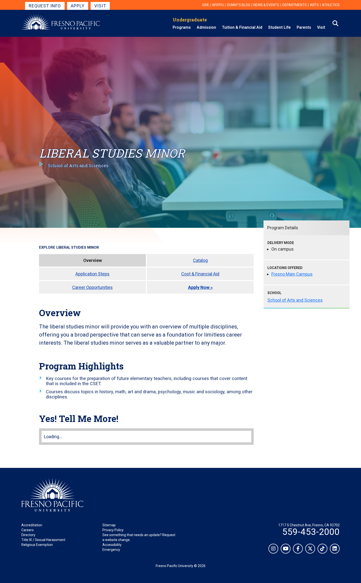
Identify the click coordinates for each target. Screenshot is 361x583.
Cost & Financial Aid (200, 273)
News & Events (266, 5)
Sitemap (109, 525)
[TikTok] (322, 549)
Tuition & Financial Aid (242, 27)
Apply (77, 5)
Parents (304, 27)
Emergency (111, 550)
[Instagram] (273, 549)
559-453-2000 (311, 532)
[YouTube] (286, 549)
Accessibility (112, 545)
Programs (182, 27)
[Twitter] (310, 549)
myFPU (218, 5)
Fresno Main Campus (292, 274)
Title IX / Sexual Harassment (43, 540)
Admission (206, 27)
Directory (28, 535)
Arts (314, 5)
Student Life (279, 27)
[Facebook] (298, 549)
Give (205, 5)
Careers (27, 530)
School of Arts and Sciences (295, 300)
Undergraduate (190, 19)
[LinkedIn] (335, 549)
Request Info (45, 5)
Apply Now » (200, 287)
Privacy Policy (113, 530)
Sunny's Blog (238, 5)
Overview (92, 260)
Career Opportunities (92, 287)
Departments (294, 5)
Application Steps (92, 273)
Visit (100, 5)
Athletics (331, 5)
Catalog (200, 260)
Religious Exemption (37, 545)
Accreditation (31, 525)
